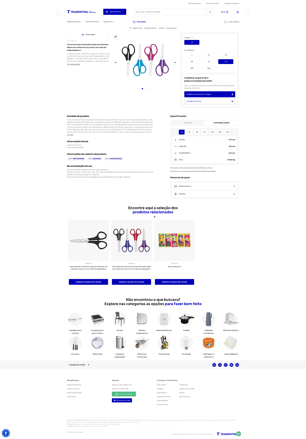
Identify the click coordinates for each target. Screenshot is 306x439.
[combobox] (170, 12)
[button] (225, 11)
